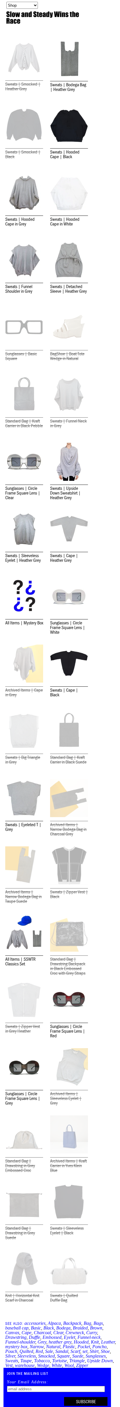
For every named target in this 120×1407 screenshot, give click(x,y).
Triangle (77, 1360)
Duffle (34, 1337)
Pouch (11, 1351)
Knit (95, 1341)
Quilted (26, 1351)
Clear (58, 1332)
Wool (69, 1365)
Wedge (43, 1365)
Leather (108, 1341)
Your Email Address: (27, 1382)
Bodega (63, 1327)
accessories (34, 1323)
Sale (49, 1351)
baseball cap (17, 1327)
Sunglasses (96, 1355)
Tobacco (42, 1360)
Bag (87, 1323)
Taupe (26, 1360)
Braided (80, 1327)
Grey (42, 1341)
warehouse (25, 1365)
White (57, 1365)
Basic (36, 1327)
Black (48, 1327)
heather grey (60, 1341)
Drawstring (16, 1337)
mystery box (16, 1346)
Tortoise (59, 1360)
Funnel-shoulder (20, 1341)
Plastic (69, 1346)
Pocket (83, 1346)
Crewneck (75, 1332)
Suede (77, 1355)
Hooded (81, 1341)
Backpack (72, 1323)
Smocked (46, 1355)
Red (39, 1351)
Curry (91, 1332)
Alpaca (54, 1323)
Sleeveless (26, 1355)
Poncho (99, 1346)
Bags (98, 1323)
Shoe (105, 1351)
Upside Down (100, 1360)
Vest (9, 1365)
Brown (96, 1327)
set (84, 1351)
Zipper (82, 1365)
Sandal (61, 1351)
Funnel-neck (88, 1337)
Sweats (11, 1360)
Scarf (75, 1351)
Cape (26, 1332)
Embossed (52, 1337)
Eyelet (69, 1337)
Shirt (94, 1351)
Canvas (12, 1332)
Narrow (37, 1346)
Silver (10, 1355)
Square (63, 1355)
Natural (53, 1346)
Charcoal (42, 1332)
